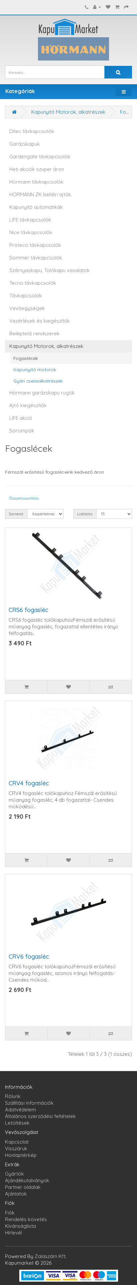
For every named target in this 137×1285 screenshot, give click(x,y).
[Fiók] (97, 7)
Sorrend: (16, 513)
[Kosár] (117, 7)
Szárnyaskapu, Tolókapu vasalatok (49, 270)
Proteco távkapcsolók (35, 245)
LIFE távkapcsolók (30, 220)
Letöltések (17, 1123)
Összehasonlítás (24, 498)
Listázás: (85, 513)
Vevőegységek (27, 308)
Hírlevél (13, 1232)
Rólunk (13, 1096)
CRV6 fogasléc (29, 956)
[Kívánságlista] (108, 7)
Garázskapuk (24, 144)
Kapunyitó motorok (34, 369)
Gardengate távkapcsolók (39, 156)
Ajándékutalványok (27, 1180)
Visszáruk (16, 1148)
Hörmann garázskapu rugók (42, 393)
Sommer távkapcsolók (35, 257)
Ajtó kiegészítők (28, 405)
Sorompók (21, 430)
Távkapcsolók (25, 295)
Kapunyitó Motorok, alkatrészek (68, 112)
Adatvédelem (20, 1109)
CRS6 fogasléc (28, 610)
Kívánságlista (20, 1226)
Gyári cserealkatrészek (38, 381)
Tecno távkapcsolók (32, 283)
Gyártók (14, 1174)
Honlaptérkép (21, 1155)
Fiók (10, 1212)
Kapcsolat (17, 1142)
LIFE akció (20, 418)
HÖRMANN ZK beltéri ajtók (40, 194)
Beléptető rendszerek (34, 333)
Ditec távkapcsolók (31, 131)
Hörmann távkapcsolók (36, 182)
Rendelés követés (26, 1219)
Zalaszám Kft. (51, 1256)
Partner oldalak (23, 1187)
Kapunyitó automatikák (36, 207)
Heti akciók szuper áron (36, 169)
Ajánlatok (16, 1194)
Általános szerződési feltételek (40, 1116)
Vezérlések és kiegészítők (39, 321)
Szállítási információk (29, 1103)
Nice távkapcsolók (30, 232)
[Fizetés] (126, 7)
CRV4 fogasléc (29, 783)
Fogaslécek (25, 358)
